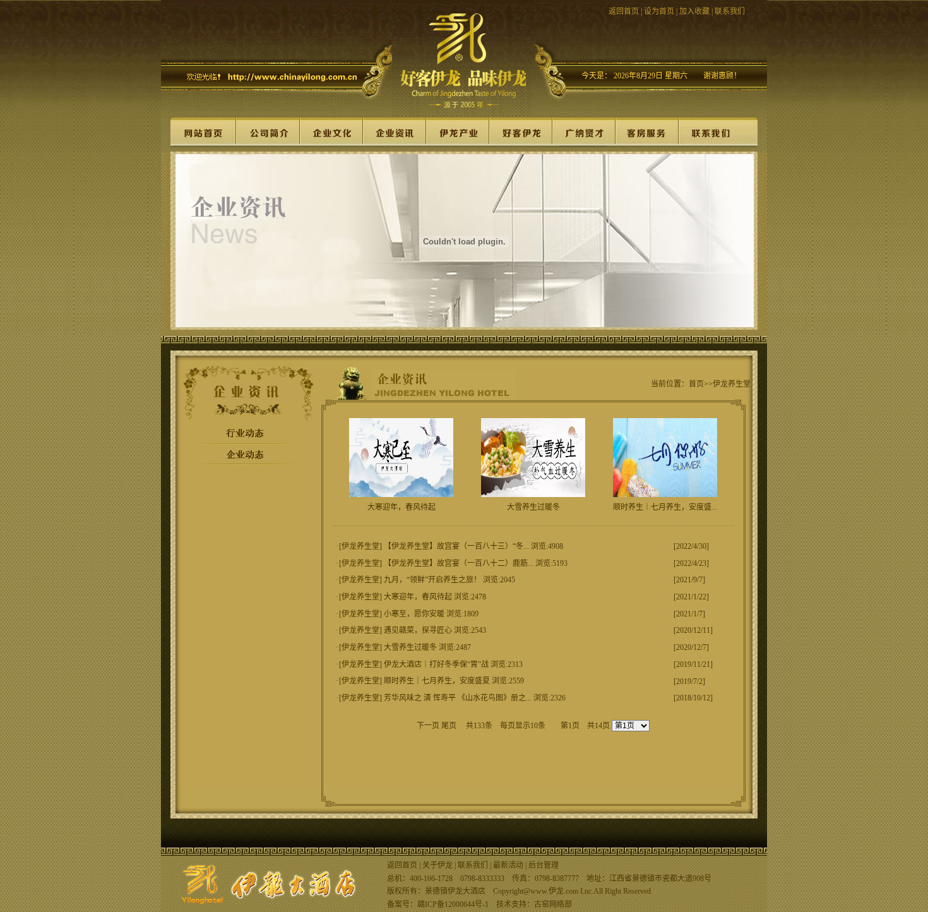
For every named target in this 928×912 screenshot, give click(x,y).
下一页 (428, 725)
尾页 (448, 725)
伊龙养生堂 (360, 546)
